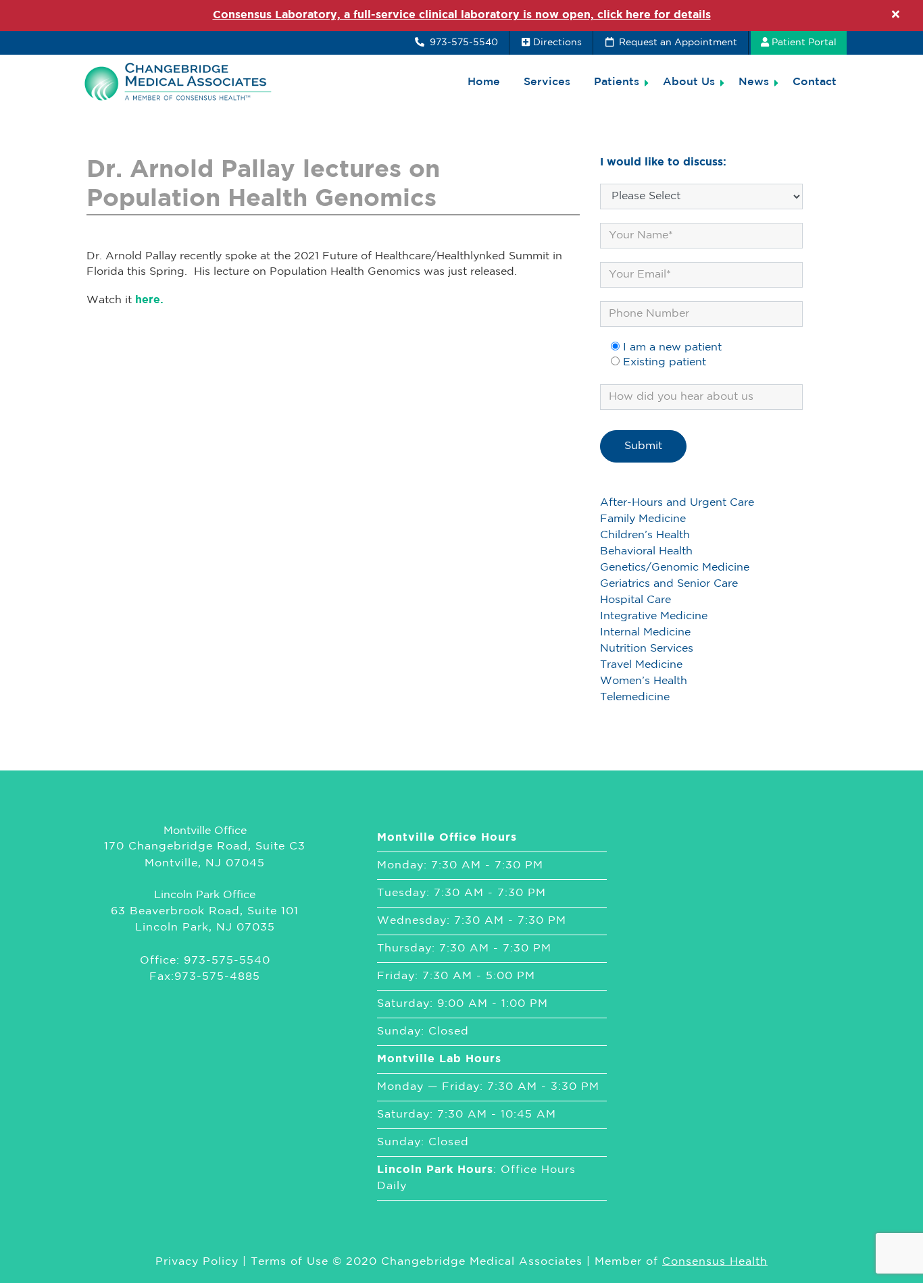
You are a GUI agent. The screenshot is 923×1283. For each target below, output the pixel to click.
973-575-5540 (462, 42)
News (754, 82)
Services (547, 82)
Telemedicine (635, 697)
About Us (689, 82)
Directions (557, 42)
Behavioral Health (646, 551)
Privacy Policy (197, 1262)
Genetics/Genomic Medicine (674, 567)
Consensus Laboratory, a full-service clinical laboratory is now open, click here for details (462, 15)
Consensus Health (715, 1262)
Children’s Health (645, 535)
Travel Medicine (641, 665)
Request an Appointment (676, 42)
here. (149, 300)
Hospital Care (635, 600)
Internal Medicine (645, 632)
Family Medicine (643, 519)
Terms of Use (289, 1262)
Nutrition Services (646, 649)
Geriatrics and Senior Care (669, 584)
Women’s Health (643, 681)
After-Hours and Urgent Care (677, 503)
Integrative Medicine (653, 616)
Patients (616, 82)
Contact (815, 82)
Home (484, 82)
